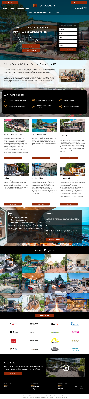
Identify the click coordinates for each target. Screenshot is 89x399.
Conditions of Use (43, 395)
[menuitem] (52, 13)
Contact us (11, 82)
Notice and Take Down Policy (51, 395)
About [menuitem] (50, 12)
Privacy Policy (25, 395)
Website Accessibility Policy (61, 395)
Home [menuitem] (30, 12)
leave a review (18, 228)
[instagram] (34, 389)
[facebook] (32, 389)
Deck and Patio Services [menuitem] (40, 12)
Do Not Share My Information (34, 395)
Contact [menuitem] (57, 12)
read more (78, 219)
